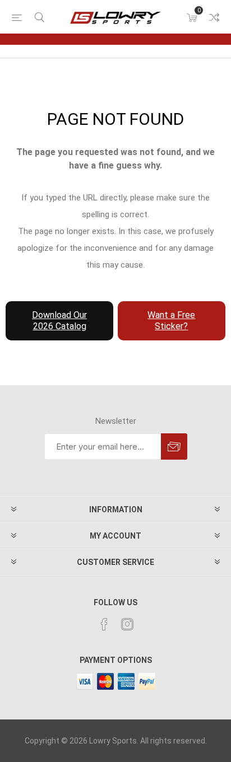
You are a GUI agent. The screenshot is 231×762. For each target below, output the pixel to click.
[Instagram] (127, 624)
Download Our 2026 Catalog (59, 320)
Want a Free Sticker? (171, 320)
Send (174, 446)
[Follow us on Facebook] (104, 624)
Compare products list (214, 17)
